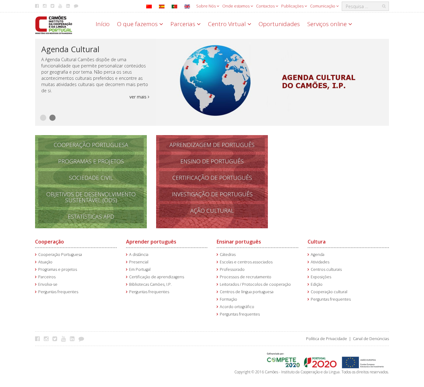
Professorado (232, 269)
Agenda (317, 254)
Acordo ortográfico (237, 306)
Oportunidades (279, 24)
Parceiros (47, 277)
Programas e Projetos (91, 161)
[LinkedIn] (74, 338)
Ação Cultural (212, 210)
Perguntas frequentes (58, 291)
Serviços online (327, 24)
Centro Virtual (227, 24)
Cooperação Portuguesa (91, 144)
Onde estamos (236, 6)
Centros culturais (326, 269)
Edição (317, 284)
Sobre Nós (206, 6)
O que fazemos (138, 24)
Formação (228, 299)
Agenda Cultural (70, 49)
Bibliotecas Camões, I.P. (150, 284)
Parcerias (183, 24)
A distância (138, 254)
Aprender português (151, 241)
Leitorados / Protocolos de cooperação (255, 284)
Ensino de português (212, 161)
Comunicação (323, 6)
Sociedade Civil (91, 177)
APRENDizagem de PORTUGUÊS (212, 144)
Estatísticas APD (91, 216)
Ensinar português (239, 241)
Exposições (321, 277)
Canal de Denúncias (371, 338)
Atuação (45, 262)
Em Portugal (140, 269)
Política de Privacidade (326, 338)
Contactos (266, 6)
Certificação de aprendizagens (156, 277)
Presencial (138, 262)
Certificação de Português (212, 177)
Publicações (292, 6)
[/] (53, 24)
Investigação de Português (212, 194)
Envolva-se (47, 284)
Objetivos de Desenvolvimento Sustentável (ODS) (91, 197)
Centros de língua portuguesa (246, 291)
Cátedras (228, 254)
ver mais (138, 97)
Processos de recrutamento (245, 277)
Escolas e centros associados (246, 262)
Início (103, 24)
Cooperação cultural (329, 291)
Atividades (320, 262)
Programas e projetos (57, 269)
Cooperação (49, 241)
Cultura (317, 241)
